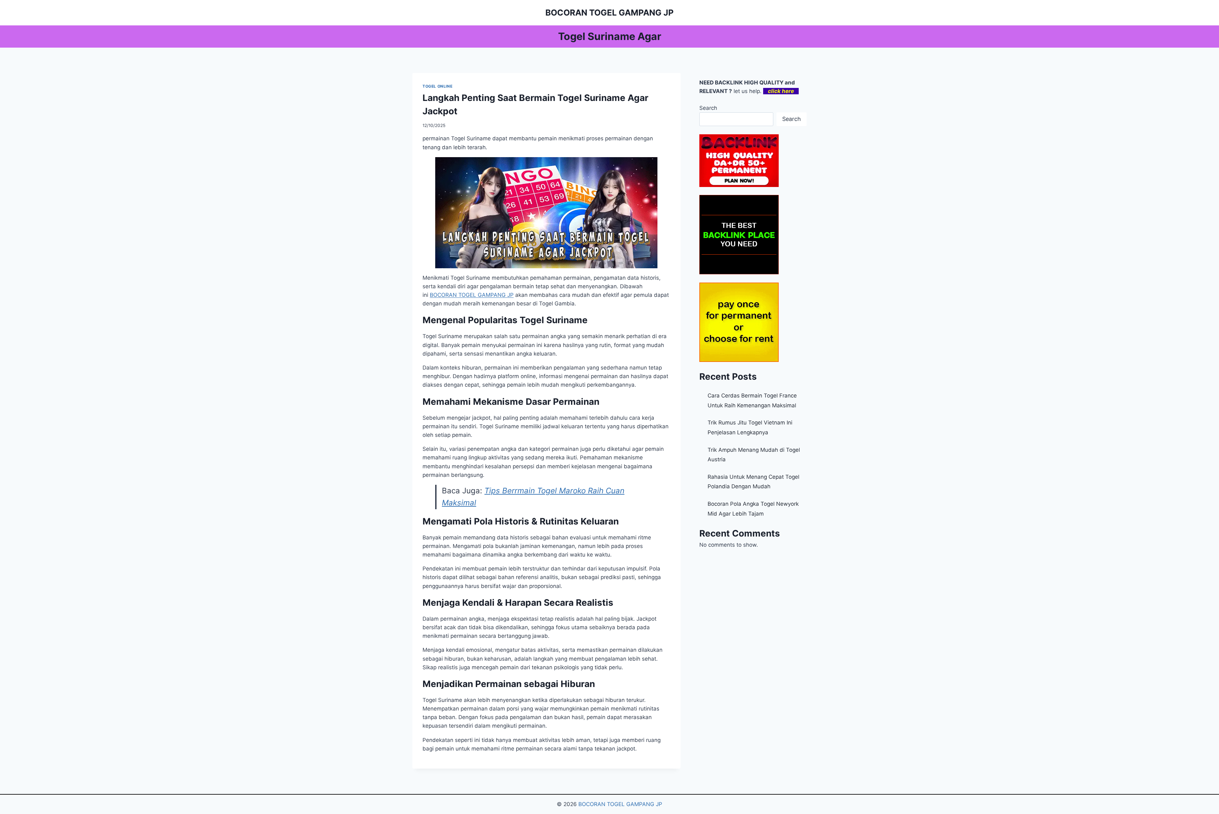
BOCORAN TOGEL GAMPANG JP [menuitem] (472, 295)
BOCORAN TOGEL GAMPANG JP (620, 804)
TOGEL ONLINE (437, 86)
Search (708, 108)
